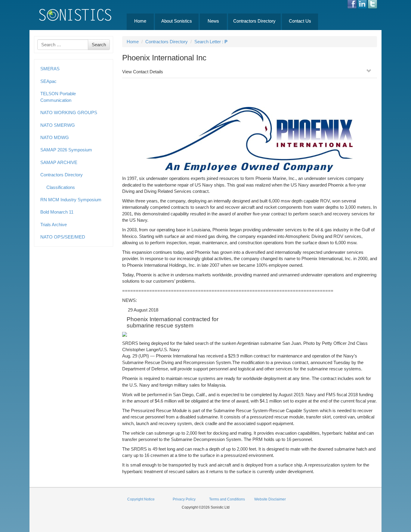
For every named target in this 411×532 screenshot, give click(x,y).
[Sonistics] (75, 14)
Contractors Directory (254, 20)
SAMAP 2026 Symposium (66, 149)
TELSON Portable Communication (58, 96)
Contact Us (300, 20)
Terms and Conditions (227, 499)
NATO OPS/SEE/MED (62, 236)
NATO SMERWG (57, 125)
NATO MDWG (54, 137)
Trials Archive (53, 224)
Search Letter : (210, 41)
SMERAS (50, 68)
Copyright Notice (141, 499)
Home (140, 20)
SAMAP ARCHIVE (58, 162)
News (213, 20)
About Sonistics (176, 20)
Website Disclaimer (270, 499)
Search (99, 44)
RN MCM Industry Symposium (70, 199)
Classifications (60, 187)
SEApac (48, 81)
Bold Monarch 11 (56, 211)
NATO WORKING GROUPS (68, 112)
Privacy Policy (184, 499)
